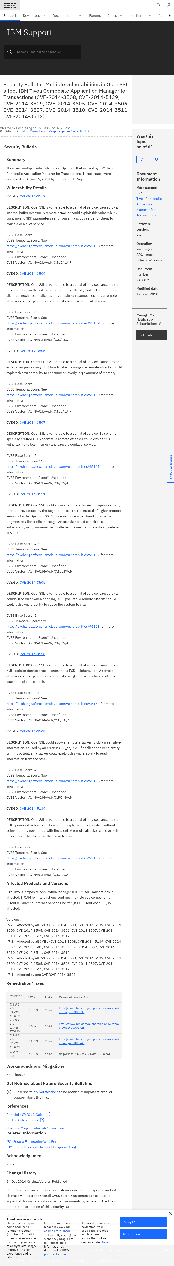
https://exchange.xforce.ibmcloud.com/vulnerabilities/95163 (53, 626)
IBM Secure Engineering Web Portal (33, 1141)
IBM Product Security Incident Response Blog (41, 1147)
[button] (170, 1213)
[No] (155, 159)
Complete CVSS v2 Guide (25, 1114)
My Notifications (46, 1092)
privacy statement (56, 1254)
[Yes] (142, 159)
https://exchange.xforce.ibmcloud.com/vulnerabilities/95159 (53, 323)
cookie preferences (57, 1231)
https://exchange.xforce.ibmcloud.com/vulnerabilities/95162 (53, 555)
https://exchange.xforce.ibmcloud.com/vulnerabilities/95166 (53, 858)
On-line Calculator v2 (22, 1120)
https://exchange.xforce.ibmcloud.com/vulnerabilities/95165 (53, 781)
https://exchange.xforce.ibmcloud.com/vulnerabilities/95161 (53, 466)
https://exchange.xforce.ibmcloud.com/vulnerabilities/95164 (53, 704)
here (105, 1242)
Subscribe (146, 335)
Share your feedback (170, 466)
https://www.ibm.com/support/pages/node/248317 (56, 131)
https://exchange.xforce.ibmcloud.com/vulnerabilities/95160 (53, 395)
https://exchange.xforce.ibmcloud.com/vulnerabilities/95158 (53, 246)
